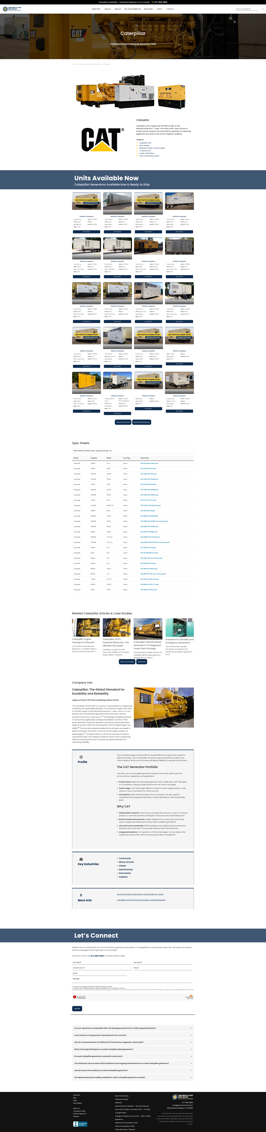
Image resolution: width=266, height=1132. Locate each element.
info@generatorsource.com (183, 1105)
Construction (125, 858)
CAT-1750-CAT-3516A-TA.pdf (150, 505)
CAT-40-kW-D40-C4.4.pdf (149, 553)
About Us (76, 1108)
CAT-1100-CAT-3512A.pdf (149, 479)
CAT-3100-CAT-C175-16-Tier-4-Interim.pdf (154, 542)
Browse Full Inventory (142, 422)
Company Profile (79, 1111)
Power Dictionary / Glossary (125, 1129)
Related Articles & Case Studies (152, 148)
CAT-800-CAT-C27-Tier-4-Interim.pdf (153, 574)
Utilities (122, 865)
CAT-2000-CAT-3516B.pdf (149, 516)
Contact (170, 9)
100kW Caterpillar (117, 396)
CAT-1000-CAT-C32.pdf (148, 474)
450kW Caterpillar (148, 306)
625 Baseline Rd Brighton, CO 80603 (180, 1108)
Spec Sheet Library (122, 1096)
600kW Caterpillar (148, 261)
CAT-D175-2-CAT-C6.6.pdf (149, 579)
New (74, 1098)
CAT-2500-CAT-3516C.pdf (149, 526)
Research (118, 1103)
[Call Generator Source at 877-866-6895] (153, 2)
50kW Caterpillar (179, 396)
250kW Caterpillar (86, 396)
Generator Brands (121, 1099)
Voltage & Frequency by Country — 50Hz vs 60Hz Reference (132, 1117)
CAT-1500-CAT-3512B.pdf (149, 489)
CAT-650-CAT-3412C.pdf (148, 568)
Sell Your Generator (132, 9)
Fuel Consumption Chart (149, 156)
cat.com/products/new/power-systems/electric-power (140, 894)
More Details (86, 232)
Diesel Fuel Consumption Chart (126, 1123)
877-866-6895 (160, 2)
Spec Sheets (144, 145)
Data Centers (125, 873)
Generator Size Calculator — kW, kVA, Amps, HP (132, 1106)
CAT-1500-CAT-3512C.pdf (149, 495)
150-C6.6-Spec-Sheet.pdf (149, 463)
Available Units (145, 143)
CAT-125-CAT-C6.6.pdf (148, 484)
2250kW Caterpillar (86, 216)
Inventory (76, 1095)
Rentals (118, 9)
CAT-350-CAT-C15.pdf (148, 547)
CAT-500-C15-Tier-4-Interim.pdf (151, 558)
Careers (76, 1116)
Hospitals (123, 877)
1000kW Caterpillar (148, 216)
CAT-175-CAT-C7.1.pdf (148, 500)
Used (75, 1100)
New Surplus (77, 1103)
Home (74, 64)
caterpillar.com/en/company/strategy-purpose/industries (141, 900)
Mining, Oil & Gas (126, 862)
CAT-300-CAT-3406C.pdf (148, 532)
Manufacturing (126, 869)
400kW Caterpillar (179, 306)
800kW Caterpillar (86, 261)
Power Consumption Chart (125, 1126)
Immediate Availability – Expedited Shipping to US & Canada (124, 2)
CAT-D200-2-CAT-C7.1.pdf (149, 584)
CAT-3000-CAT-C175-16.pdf (149, 537)
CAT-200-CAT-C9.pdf (147, 511)
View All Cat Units (123, 422)
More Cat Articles (127, 662)
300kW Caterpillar (148, 351)
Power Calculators (146, 153)
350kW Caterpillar (86, 351)
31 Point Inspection (79, 1114)
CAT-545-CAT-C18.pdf (148, 563)
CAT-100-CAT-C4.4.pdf (148, 468)
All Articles (142, 662)
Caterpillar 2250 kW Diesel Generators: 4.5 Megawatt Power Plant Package (147, 645)
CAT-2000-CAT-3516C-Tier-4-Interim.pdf (154, 521)
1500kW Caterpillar (117, 216)
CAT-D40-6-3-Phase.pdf (148, 590)
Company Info (145, 150)
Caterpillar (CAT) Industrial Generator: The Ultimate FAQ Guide (116, 642)
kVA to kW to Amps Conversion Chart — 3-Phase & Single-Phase (132, 1111)
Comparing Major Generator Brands (89, 64)
